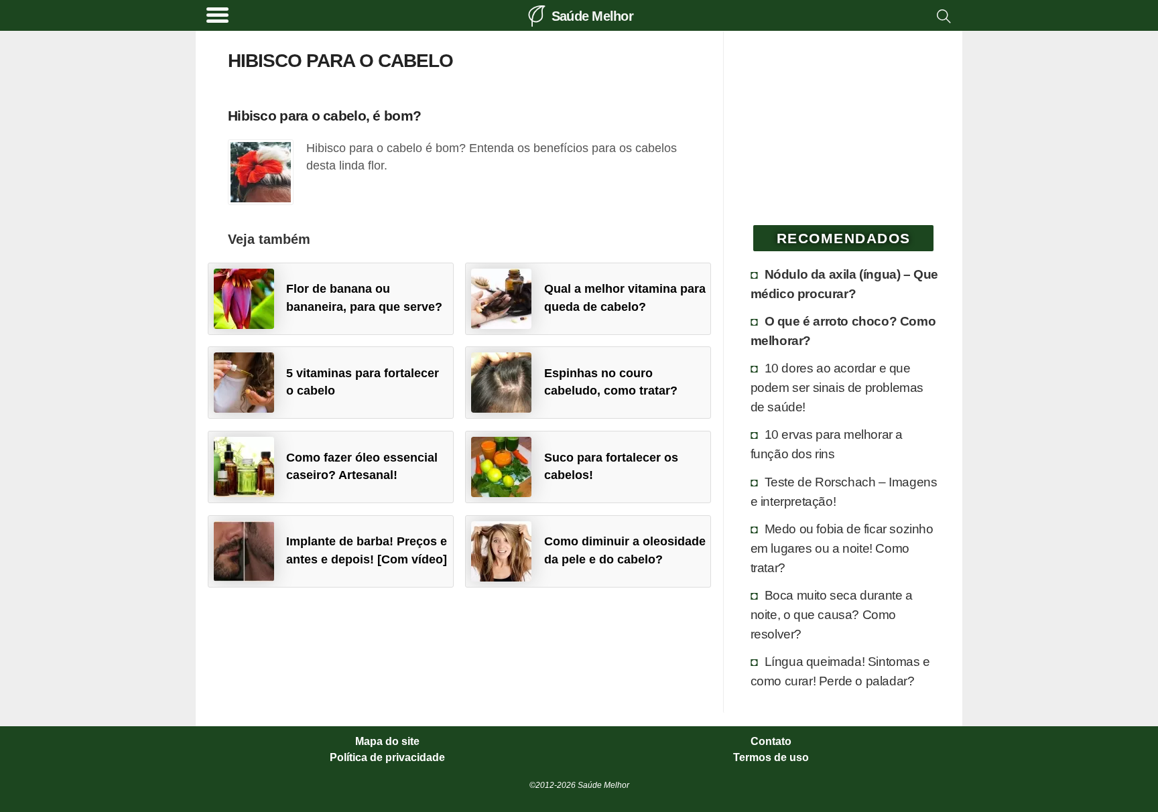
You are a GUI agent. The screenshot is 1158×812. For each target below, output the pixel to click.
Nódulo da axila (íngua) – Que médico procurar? (844, 284)
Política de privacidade (387, 757)
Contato (771, 741)
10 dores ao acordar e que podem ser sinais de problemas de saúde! (837, 387)
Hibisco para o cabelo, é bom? (324, 115)
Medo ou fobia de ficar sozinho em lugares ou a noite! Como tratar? (842, 548)
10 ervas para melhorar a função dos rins (827, 444)
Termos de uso (771, 757)
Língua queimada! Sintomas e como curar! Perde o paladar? (840, 671)
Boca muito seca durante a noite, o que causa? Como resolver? (832, 614)
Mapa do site (387, 741)
